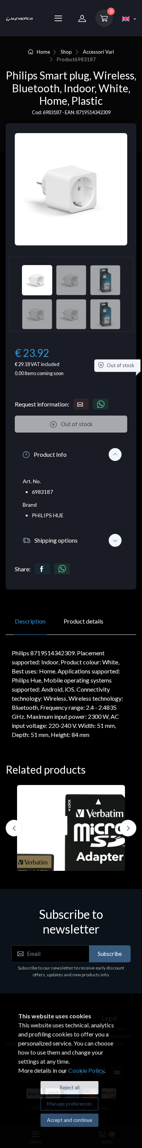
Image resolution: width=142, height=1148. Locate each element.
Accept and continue (69, 1120)
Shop (66, 52)
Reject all (70, 1087)
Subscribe (110, 953)
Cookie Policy (86, 1070)
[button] (71, 454)
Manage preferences (69, 1104)
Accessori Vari (98, 52)
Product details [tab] (83, 621)
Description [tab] (30, 621)
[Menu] (58, 18)
